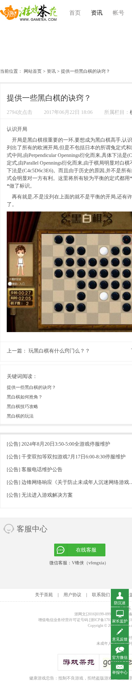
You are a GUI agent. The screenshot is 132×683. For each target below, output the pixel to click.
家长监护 (120, 621)
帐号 (118, 13)
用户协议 (72, 594)
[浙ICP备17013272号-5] (108, 620)
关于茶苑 (44, 594)
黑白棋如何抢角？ (25, 397)
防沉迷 (120, 603)
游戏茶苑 (29, 13)
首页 (75, 13)
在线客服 (86, 550)
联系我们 (101, 594)
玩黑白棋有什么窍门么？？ (59, 350)
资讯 (97, 13)
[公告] (58, 444)
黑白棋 (35, 140)
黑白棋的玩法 (20, 416)
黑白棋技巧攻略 (22, 406)
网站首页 (33, 71)
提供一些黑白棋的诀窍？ (31, 387)
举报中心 (120, 672)
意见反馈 (120, 639)
